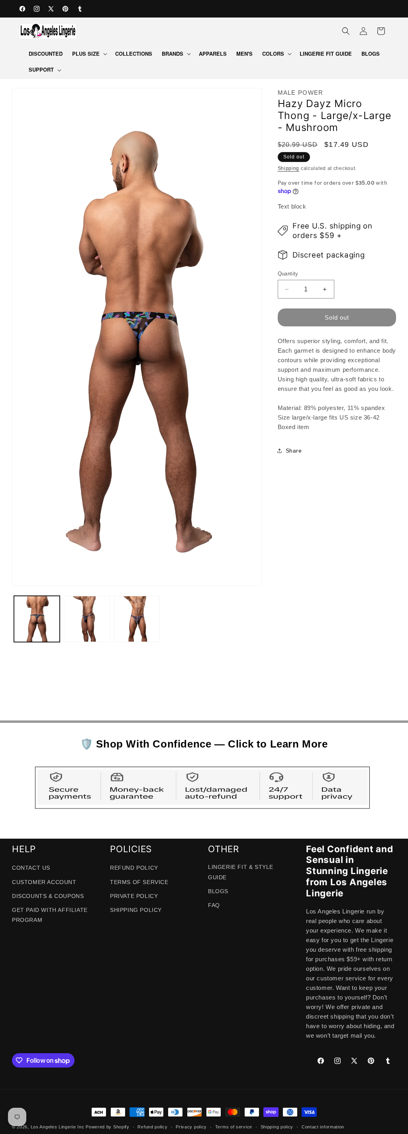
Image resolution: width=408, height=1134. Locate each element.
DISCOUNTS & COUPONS (48, 896)
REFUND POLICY (134, 868)
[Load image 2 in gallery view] (87, 619)
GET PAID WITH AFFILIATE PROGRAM (50, 915)
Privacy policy (191, 1126)
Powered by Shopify (107, 1126)
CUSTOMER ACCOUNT (44, 882)
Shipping (289, 168)
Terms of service (233, 1126)
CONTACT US (31, 868)
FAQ (214, 905)
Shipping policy (277, 1126)
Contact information (323, 1126)
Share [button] (294, 450)
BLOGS (218, 891)
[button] (88, 54)
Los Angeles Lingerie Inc (57, 1126)
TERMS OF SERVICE (139, 882)
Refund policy (152, 1126)
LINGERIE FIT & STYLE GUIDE (240, 872)
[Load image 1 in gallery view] (37, 619)
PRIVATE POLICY (134, 896)
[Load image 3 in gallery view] (137, 619)
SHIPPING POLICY (136, 910)
